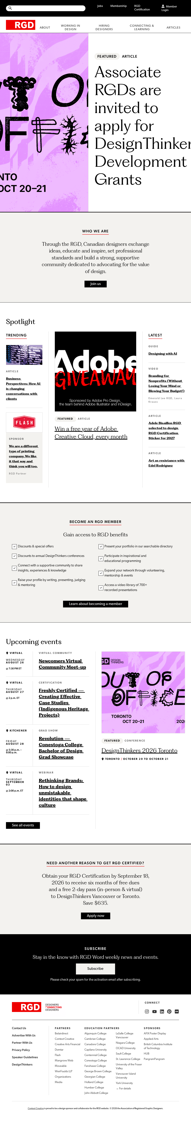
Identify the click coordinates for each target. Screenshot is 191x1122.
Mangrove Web (64, 1060)
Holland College (93, 1082)
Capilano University (95, 1050)
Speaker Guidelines (25, 1057)
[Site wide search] (45, 8)
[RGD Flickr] (177, 1011)
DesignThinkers (22, 1064)
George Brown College (98, 1071)
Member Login (169, 8)
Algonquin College (95, 1033)
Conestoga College (95, 1060)
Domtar (59, 1050)
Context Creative (64, 1039)
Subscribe (95, 969)
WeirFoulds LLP (63, 1071)
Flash (58, 1055)
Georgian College (94, 1077)
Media (58, 1082)
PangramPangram (154, 1059)
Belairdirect (61, 1033)
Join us (95, 284)
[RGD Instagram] (147, 1011)
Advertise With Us (23, 1035)
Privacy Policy (21, 1050)
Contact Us (19, 1028)
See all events (23, 825)
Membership (118, 6)
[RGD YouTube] (154, 1011)
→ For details (123, 1088)
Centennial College (95, 1055)
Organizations (63, 1077)
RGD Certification (142, 8)
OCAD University (126, 1048)
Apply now (95, 916)
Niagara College (125, 1043)
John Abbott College (96, 1093)
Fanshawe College (95, 1066)
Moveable (61, 1066)
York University (124, 1083)
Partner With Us (22, 1042)
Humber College (94, 1087)
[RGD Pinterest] (169, 1011)
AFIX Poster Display (155, 1033)
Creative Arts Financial (67, 1044)
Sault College (123, 1053)
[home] (20, 25)
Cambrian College (95, 1039)
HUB (146, 1053)
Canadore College (95, 1044)
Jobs (100, 6)
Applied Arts (151, 1039)
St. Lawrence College (128, 1059)
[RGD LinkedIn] (162, 1011)
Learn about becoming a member (95, 604)
